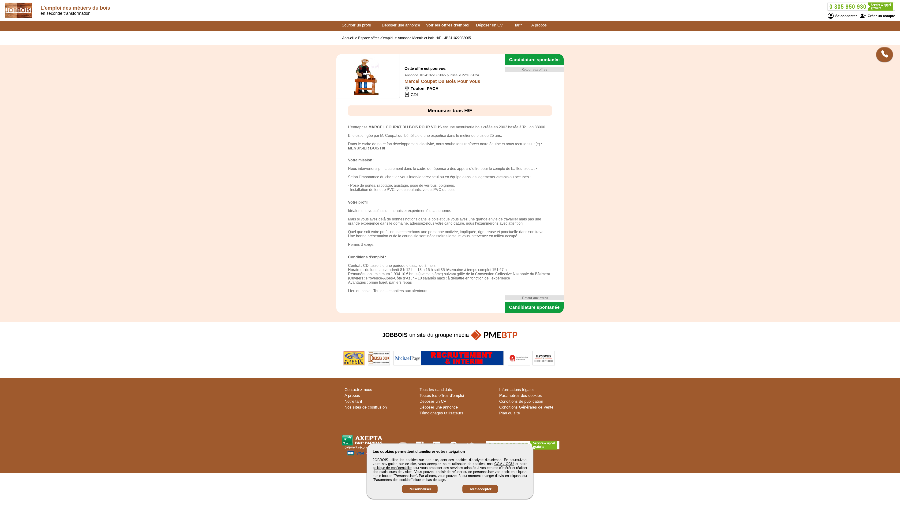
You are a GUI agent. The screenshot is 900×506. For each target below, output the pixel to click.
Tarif (518, 25)
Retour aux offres (534, 69)
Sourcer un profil (356, 25)
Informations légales (517, 389)
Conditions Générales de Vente (526, 407)
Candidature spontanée (534, 59)
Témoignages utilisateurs (441, 413)
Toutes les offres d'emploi (442, 395)
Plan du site (509, 413)
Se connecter (845, 16)
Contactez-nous (358, 389)
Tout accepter (480, 489)
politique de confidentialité (392, 468)
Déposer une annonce (401, 25)
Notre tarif (353, 401)
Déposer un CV (489, 25)
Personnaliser (420, 489)
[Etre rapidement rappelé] (882, 54)
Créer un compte (881, 16)
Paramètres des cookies (520, 395)
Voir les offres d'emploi (447, 25)
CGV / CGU (504, 464)
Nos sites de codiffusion (366, 407)
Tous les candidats (436, 389)
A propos (539, 25)
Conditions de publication (521, 401)
